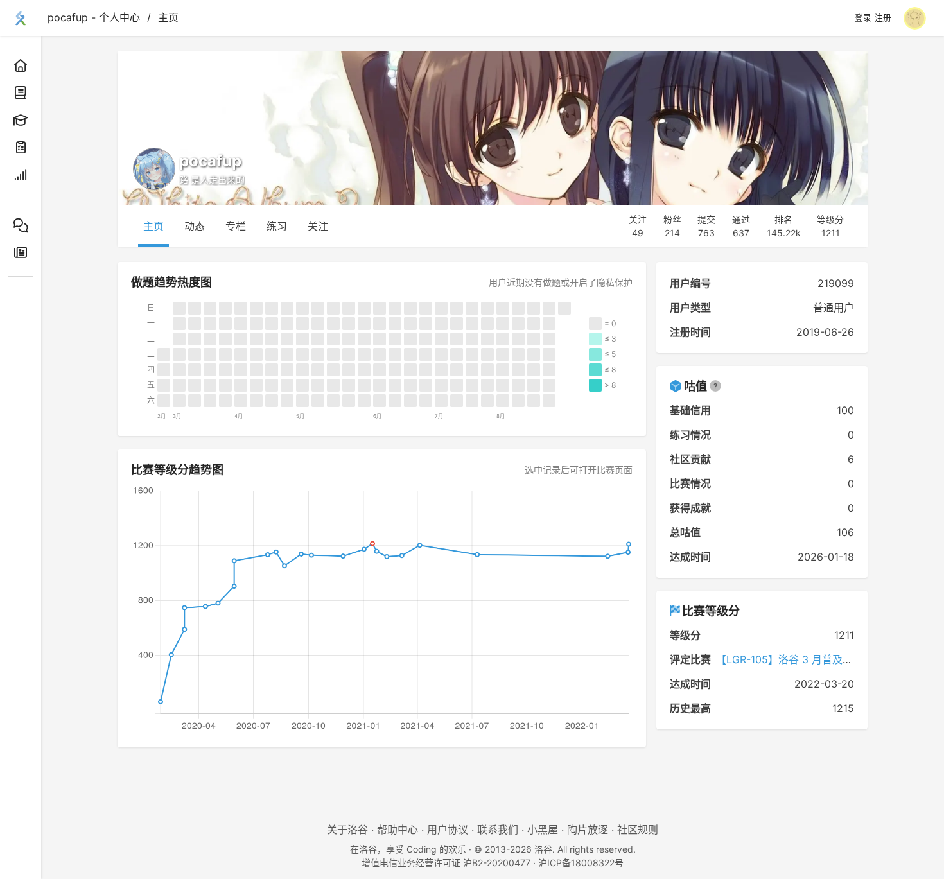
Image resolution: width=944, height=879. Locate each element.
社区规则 (637, 829)
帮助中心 (397, 829)
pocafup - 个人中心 (94, 17)
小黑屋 (542, 829)
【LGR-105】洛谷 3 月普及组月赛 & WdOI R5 (822, 659)
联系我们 (497, 829)
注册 (883, 17)
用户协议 (447, 829)
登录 (863, 17)
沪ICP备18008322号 (581, 862)
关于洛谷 (347, 829)
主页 (168, 17)
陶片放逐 (587, 829)
